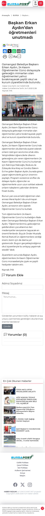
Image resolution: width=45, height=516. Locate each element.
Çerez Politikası (22, 465)
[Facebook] (15, 484)
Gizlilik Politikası (22, 463)
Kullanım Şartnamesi (22, 470)
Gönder (7, 326)
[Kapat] (42, 508)
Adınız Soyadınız (12, 283)
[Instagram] (30, 484)
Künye (22, 473)
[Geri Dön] (4, 3)
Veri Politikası (23, 468)
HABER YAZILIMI (10, 492)
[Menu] (40, 3)
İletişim (22, 476)
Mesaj (5, 293)
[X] (22, 484)
